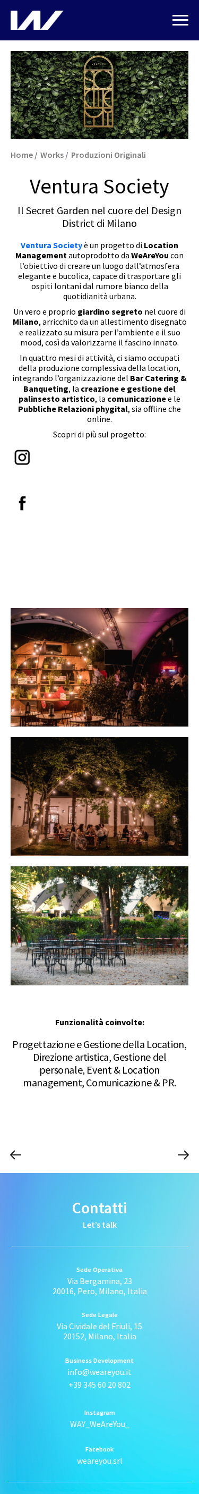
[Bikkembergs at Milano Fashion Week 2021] (15, 1155)
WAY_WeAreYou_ (99, 1424)
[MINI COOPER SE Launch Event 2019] (183, 1155)
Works (52, 154)
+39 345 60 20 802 (99, 1384)
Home (22, 154)
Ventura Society (51, 245)
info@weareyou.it (99, 1371)
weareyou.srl (100, 1460)
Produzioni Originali (108, 154)
